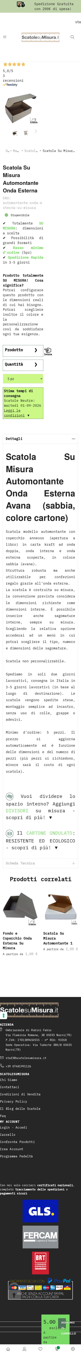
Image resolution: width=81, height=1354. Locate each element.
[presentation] (36, 131)
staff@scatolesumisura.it (26, 1058)
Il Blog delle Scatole (20, 1109)
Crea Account (11, 1149)
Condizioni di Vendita (20, 1094)
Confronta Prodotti (17, 1142)
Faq (3, 1116)
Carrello (7, 1135)
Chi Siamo (8, 1080)
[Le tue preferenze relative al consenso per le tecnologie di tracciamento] (3, 1015)
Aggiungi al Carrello (63, 1324)
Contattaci (9, 1087)
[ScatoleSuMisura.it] (40, 37)
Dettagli (14, 438)
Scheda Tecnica (20, 863)
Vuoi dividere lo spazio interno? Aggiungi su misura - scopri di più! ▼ (40, 807)
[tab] (40, 439)
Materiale (21, 151)
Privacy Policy (13, 1101)
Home (9, 151)
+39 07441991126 (18, 1066)
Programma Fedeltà (16, 1156)
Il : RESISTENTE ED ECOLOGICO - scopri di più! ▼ (40, 840)
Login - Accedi (13, 1127)
